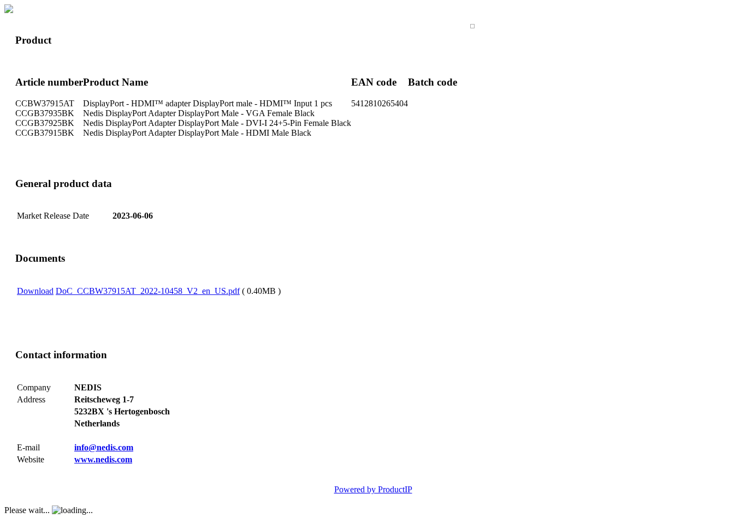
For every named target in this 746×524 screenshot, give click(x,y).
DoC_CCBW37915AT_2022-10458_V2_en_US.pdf (148, 291)
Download (35, 291)
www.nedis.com (103, 459)
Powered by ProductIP (373, 489)
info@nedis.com (103, 447)
